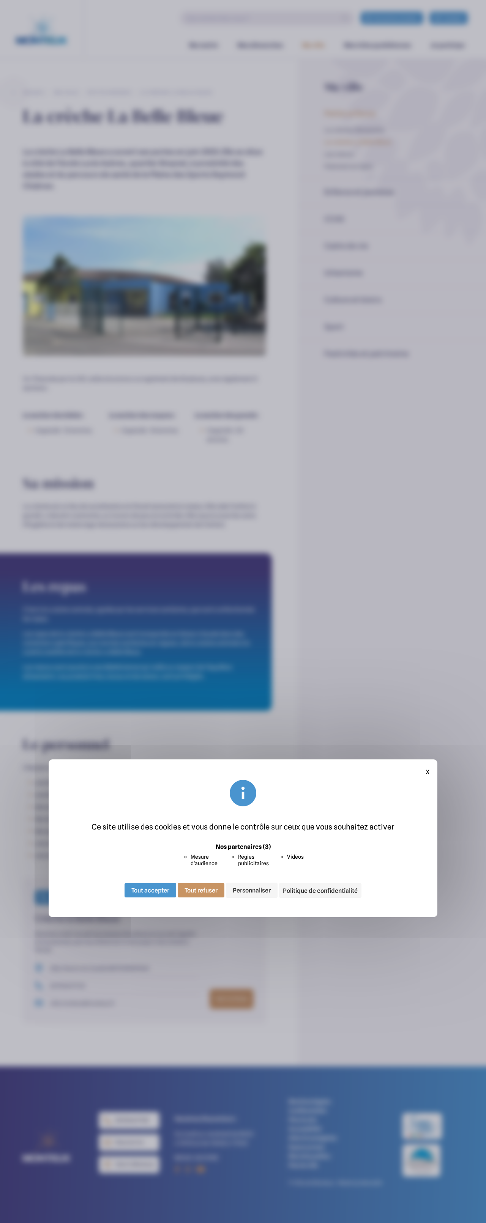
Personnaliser (252, 890)
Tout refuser (201, 890)
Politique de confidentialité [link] (320, 890)
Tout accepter (150, 890)
